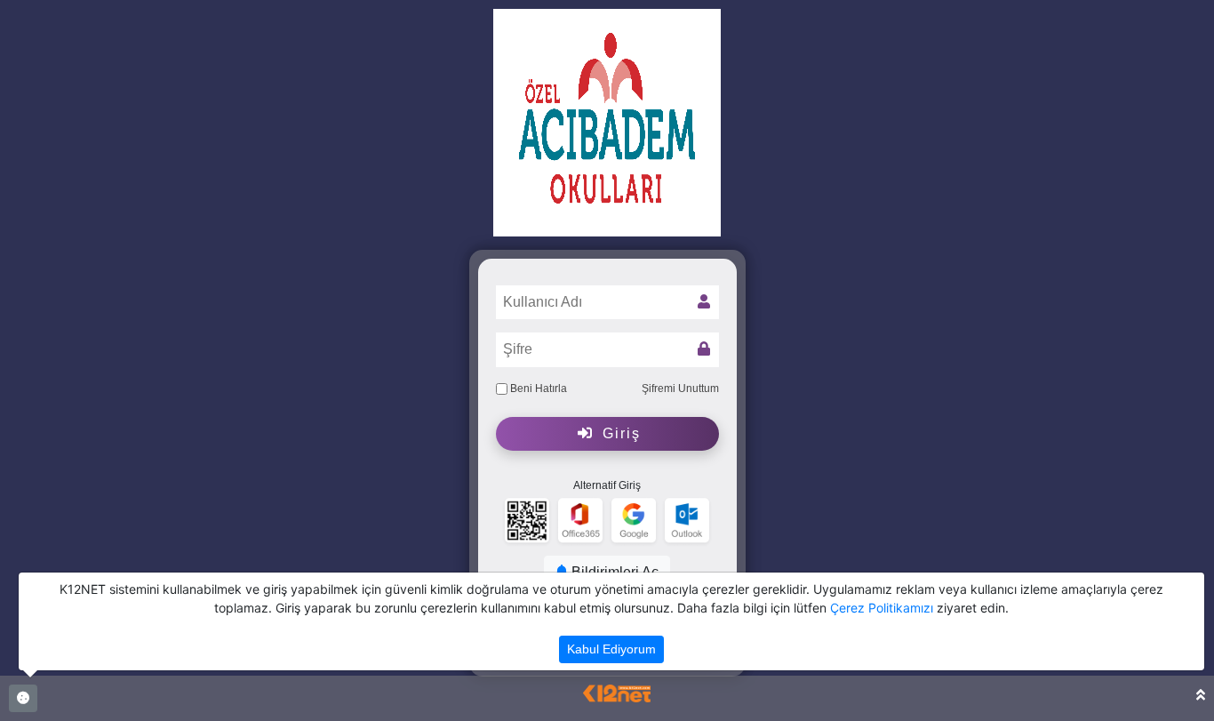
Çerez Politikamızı (881, 607)
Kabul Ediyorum (611, 649)
